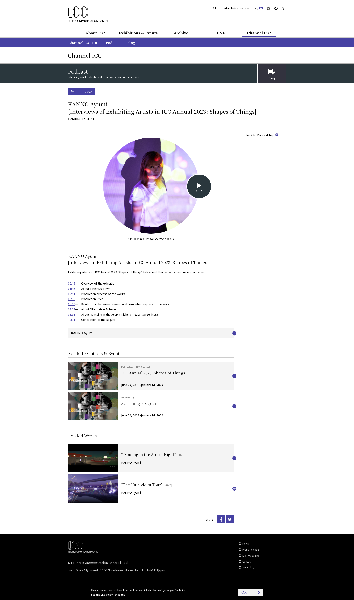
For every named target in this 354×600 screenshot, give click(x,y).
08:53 (71, 314)
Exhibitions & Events (138, 32)
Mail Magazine (250, 555)
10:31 (71, 320)
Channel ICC (259, 32)
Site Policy (248, 567)
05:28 (71, 304)
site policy (107, 595)
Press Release (250, 549)
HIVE (220, 32)
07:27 (71, 309)
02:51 (71, 294)
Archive (181, 32)
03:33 (71, 299)
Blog (131, 42)
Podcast (113, 42)
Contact (246, 561)
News (245, 544)
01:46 (71, 289)
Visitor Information (234, 8)
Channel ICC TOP (83, 42)
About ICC (95, 32)
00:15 (71, 283)
